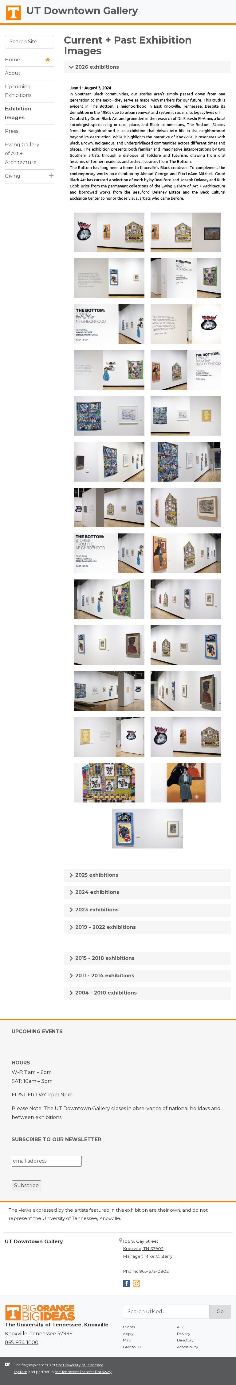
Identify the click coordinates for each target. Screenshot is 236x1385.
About (13, 73)
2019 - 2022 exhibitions (105, 927)
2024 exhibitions (96, 892)
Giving (12, 176)
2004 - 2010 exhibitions (105, 993)
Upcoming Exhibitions (18, 91)
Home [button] (12, 60)
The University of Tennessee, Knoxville (11, 20)
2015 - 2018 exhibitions (104, 958)
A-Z (180, 1327)
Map (127, 1340)
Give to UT (132, 1347)
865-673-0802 (154, 1271)
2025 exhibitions (96, 875)
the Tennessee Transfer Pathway (83, 1371)
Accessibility (187, 1347)
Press (11, 131)
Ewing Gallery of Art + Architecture (22, 153)
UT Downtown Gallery (82, 11)
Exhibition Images (18, 113)
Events (129, 1327)
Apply (128, 1333)
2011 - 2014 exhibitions (104, 976)
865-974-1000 (21, 1342)
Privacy (184, 1333)
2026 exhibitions (96, 67)
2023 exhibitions (96, 910)
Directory (185, 1340)
